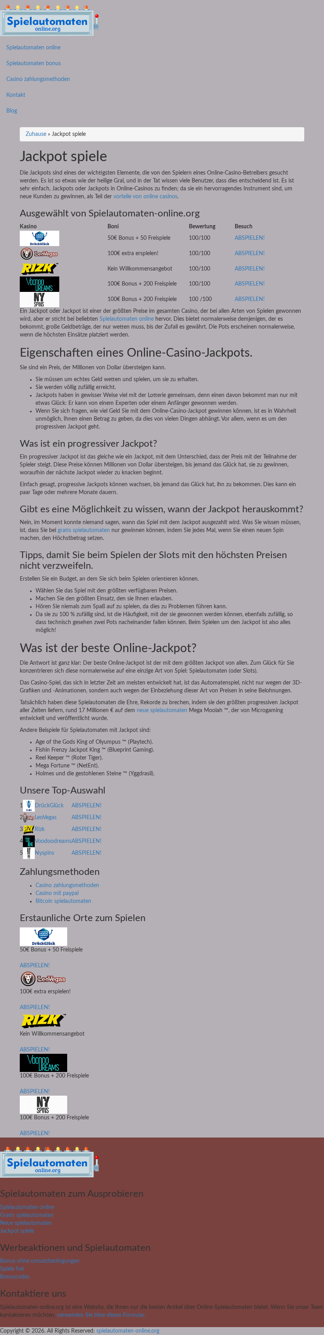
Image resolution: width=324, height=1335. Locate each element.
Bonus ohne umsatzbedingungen (39, 1261)
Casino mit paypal (57, 893)
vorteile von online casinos (144, 196)
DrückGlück (49, 806)
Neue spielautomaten (26, 1223)
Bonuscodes (15, 1277)
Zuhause (36, 134)
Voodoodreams (53, 841)
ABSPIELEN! (250, 238)
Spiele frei (12, 1269)
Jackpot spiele (17, 1231)
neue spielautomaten (162, 710)
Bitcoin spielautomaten (63, 901)
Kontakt (15, 95)
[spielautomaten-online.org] (49, 20)
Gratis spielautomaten (26, 1215)
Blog (11, 111)
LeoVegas (46, 817)
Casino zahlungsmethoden (38, 79)
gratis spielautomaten (84, 530)
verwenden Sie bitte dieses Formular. (101, 1315)
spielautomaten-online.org (127, 1331)
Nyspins (44, 853)
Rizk (40, 829)
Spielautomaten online (33, 48)
